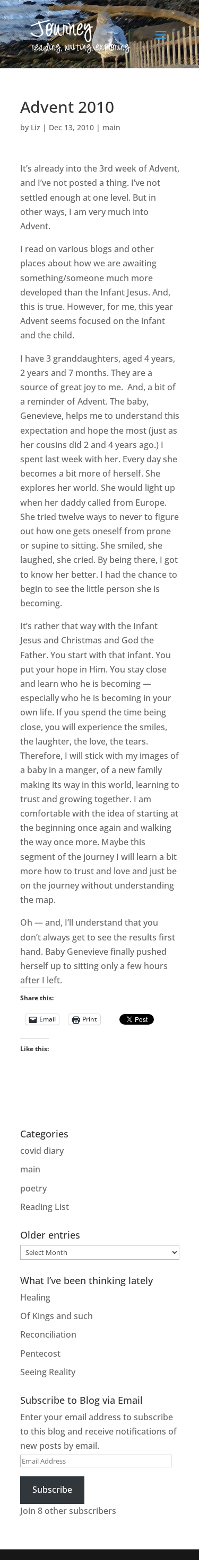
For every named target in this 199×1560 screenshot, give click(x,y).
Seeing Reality (47, 1372)
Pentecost (40, 1353)
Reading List (44, 1207)
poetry (33, 1188)
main (111, 127)
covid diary (42, 1150)
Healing (35, 1297)
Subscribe (52, 1489)
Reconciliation (48, 1334)
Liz (35, 127)
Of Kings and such (56, 1316)
